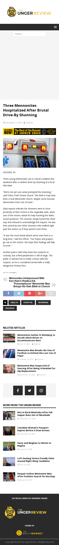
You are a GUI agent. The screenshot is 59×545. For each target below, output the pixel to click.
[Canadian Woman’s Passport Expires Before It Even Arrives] (9, 430)
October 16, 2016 (26, 359)
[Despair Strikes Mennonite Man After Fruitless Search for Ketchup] (9, 476)
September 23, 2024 (28, 418)
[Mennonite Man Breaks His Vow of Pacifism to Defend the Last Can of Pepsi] (9, 353)
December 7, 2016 (13, 122)
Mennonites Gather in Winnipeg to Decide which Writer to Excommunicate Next (36, 337)
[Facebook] (18, 390)
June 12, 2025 (25, 344)
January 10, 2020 (26, 449)
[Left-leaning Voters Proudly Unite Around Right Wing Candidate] (9, 461)
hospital (28, 302)
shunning (43, 302)
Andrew (29, 122)
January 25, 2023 (26, 480)
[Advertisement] (29, 68)
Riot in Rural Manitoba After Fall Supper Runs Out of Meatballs (34, 413)
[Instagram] (41, 390)
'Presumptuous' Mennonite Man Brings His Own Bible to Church (31, 285)
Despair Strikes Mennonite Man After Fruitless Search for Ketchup (36, 475)
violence (10, 308)
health (14, 302)
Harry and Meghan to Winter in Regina (34, 444)
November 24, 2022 (27, 434)
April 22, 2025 (25, 464)
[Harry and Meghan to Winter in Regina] (9, 446)
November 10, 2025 (27, 375)
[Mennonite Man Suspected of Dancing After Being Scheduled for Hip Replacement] (9, 368)
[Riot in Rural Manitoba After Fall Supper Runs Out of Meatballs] (9, 415)
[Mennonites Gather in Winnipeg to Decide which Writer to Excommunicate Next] (9, 338)
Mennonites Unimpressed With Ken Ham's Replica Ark (26, 279)
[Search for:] (29, 33)
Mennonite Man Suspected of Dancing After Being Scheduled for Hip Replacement (36, 368)
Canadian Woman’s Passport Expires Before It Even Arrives (33, 429)
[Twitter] (29, 390)
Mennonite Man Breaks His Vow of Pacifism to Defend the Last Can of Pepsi (36, 353)
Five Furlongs (12, 272)
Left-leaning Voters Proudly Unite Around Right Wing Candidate (35, 459)
